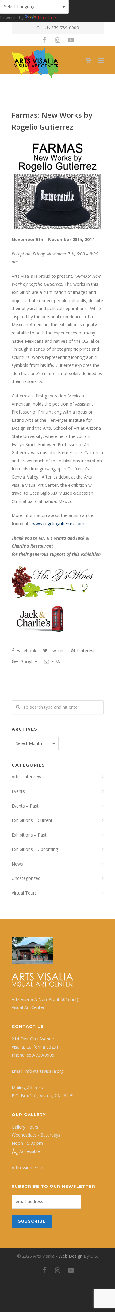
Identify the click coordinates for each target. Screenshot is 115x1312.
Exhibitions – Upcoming (35, 849)
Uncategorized (26, 878)
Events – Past (25, 806)
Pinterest (85, 650)
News (17, 864)
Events (18, 791)
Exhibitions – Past (29, 835)
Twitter (56, 650)
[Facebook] (44, 40)
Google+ (28, 661)
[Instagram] (58, 40)
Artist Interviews (28, 776)
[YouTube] (71, 40)
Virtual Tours (24, 893)
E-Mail (56, 661)
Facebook (25, 650)
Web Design (70, 1256)
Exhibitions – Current (32, 820)
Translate (46, 17)
